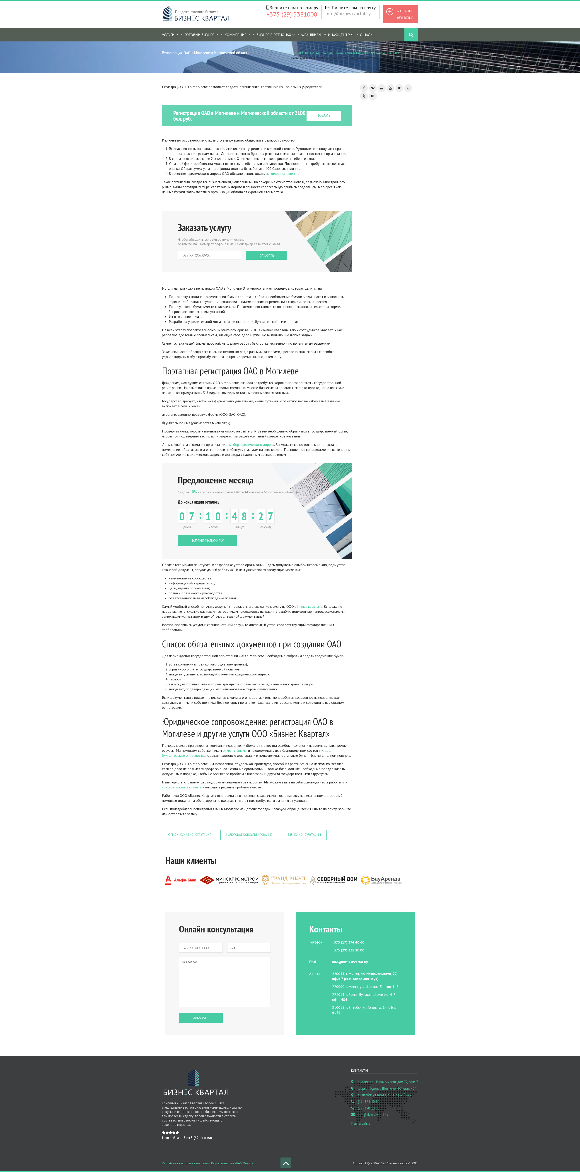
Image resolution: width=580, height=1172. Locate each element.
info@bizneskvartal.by (348, 14)
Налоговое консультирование (249, 835)
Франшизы (311, 34)
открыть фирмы (235, 750)
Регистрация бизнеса (352, 53)
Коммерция (235, 34)
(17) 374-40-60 (368, 1101)
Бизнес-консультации (304, 835)
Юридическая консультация (189, 835)
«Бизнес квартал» (308, 606)
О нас (365, 34)
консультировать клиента (182, 787)
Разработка (170, 1163)
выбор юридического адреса (251, 444)
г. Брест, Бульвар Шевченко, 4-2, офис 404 (387, 1088)
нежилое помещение (281, 173)
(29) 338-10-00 (368, 1108)
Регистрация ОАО (385, 53)
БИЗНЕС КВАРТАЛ (305, 53)
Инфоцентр (339, 34)
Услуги (328, 53)
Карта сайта (360, 1123)
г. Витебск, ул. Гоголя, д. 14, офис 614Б (384, 1095)
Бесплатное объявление (405, 14)
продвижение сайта (195, 1163)
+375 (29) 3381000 (291, 14)
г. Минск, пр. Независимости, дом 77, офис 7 (388, 1081)
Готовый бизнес (199, 34)
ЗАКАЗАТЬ (323, 115)
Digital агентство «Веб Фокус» (232, 1163)
